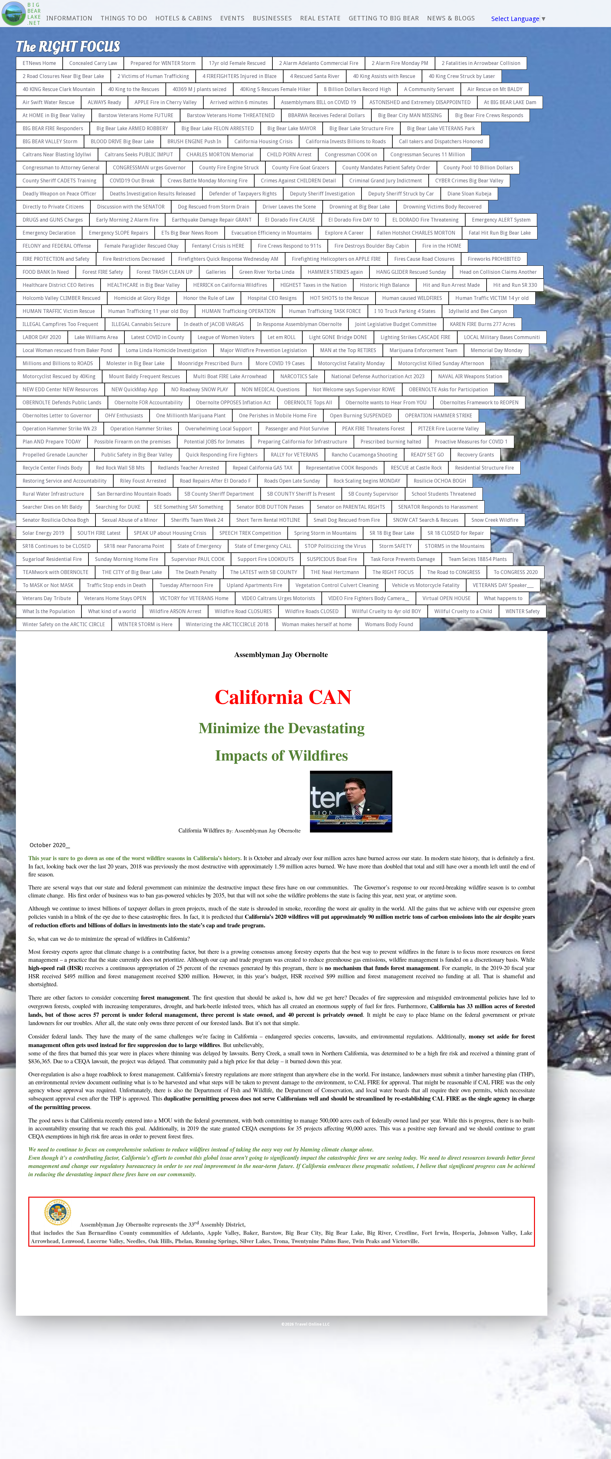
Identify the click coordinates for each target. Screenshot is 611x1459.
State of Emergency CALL (263, 546)
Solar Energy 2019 (43, 533)
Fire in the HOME (441, 246)
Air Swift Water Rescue (48, 102)
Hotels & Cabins (183, 18)
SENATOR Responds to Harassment (438, 507)
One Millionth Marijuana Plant (191, 416)
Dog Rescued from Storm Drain (213, 207)
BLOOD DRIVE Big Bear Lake (122, 141)
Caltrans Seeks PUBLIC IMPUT (139, 155)
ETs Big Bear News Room (189, 233)
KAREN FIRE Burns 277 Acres (482, 324)
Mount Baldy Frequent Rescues (144, 376)
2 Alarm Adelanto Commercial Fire (318, 63)
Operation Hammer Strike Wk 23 (60, 429)
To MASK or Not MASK (48, 585)
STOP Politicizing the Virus (335, 546)
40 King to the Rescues (133, 89)
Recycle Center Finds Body (52, 468)
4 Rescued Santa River (315, 76)
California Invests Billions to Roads (346, 141)
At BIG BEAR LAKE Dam (510, 102)
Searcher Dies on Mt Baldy (52, 507)
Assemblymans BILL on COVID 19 (318, 102)
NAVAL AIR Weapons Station (470, 376)
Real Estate (320, 18)
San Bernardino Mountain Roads (134, 494)
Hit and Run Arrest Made (451, 285)
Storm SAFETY (395, 546)
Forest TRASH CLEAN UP (165, 272)
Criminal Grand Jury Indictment (385, 181)
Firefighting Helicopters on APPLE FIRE (336, 259)
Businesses (272, 18)
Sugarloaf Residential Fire (52, 559)
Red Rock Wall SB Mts (120, 468)
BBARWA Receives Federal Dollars (326, 115)
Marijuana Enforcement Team (423, 350)
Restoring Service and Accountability (65, 481)
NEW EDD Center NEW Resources (60, 389)
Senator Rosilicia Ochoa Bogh (56, 520)
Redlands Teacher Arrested (188, 468)
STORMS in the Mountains (454, 546)
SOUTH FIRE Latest (99, 533)
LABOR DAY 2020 (42, 337)
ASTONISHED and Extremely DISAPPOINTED (420, 102)
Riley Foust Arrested (143, 481)
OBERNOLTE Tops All (308, 403)
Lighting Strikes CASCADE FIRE (416, 337)
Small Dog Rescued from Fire (347, 520)
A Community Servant (429, 89)
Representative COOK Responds (341, 468)
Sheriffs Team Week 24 (197, 520)
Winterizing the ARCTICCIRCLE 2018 (227, 624)
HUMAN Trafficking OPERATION (239, 311)
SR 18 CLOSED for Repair (456, 533)
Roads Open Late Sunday (292, 481)
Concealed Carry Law (93, 63)
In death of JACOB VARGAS (214, 324)
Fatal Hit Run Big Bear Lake (500, 233)
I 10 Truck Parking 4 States (405, 311)
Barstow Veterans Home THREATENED (231, 115)
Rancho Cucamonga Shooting (364, 455)
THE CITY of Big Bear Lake (132, 572)
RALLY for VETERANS (294, 455)
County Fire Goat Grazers (300, 168)
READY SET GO (427, 455)
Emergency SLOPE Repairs (118, 233)
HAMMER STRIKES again (335, 272)
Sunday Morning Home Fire (126, 559)
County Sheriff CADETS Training (59, 181)
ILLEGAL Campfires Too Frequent (60, 324)
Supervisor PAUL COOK (198, 559)
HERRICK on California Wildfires (230, 285)
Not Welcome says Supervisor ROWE (354, 389)
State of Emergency (199, 546)
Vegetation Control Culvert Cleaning (337, 585)
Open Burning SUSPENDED (361, 416)
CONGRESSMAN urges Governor (149, 168)
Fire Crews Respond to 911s (289, 246)
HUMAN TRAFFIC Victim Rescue (59, 311)
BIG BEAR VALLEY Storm (50, 141)
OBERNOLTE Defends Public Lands (62, 403)
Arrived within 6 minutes (239, 102)
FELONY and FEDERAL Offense (57, 246)
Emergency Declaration (49, 233)
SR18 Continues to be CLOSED (57, 546)
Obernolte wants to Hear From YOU (386, 403)
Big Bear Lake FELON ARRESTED (217, 128)
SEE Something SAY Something (188, 507)
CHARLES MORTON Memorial (220, 155)
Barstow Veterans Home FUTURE (135, 115)
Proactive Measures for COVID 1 (471, 442)
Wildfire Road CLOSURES (243, 611)
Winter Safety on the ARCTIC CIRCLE (64, 624)
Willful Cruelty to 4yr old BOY (386, 611)
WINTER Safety (523, 611)
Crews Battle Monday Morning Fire (208, 181)
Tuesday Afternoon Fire (186, 585)
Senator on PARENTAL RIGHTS (351, 507)
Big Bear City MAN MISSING (410, 115)
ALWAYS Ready (104, 102)
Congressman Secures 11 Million (427, 155)
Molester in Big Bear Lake (135, 363)
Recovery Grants (475, 455)
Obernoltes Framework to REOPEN (479, 403)
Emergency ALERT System (501, 220)
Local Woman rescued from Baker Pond (67, 350)
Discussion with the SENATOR (131, 207)
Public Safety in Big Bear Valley (136, 455)
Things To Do (124, 18)
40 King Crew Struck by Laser (462, 76)
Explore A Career (344, 233)
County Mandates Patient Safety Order (386, 168)
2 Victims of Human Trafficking (153, 76)
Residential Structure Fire (484, 468)
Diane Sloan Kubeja (469, 194)
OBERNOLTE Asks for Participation (448, 389)
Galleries (216, 272)
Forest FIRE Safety (102, 272)
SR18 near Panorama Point (134, 546)
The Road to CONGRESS (453, 572)
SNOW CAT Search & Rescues (425, 520)
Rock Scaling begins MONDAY (367, 481)
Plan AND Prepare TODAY (52, 442)
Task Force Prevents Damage (402, 559)
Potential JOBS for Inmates (214, 442)
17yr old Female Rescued (237, 63)
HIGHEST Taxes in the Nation (313, 285)
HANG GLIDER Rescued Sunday (411, 272)
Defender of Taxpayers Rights (243, 194)
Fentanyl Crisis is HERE (218, 246)
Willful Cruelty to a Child (463, 611)
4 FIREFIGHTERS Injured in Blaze (239, 76)
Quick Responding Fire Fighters (221, 455)
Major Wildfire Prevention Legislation (263, 350)
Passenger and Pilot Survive (297, 429)
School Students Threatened (444, 494)
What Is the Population (49, 611)
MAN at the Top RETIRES (348, 350)
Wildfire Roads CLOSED (312, 611)
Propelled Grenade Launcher (55, 455)
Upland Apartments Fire (254, 585)
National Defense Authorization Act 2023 (378, 376)
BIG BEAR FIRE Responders (53, 128)
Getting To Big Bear (384, 18)
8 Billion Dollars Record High (357, 89)
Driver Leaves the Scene (289, 207)
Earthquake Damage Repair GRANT (212, 220)
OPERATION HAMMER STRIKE (438, 416)
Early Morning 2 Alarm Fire (127, 220)
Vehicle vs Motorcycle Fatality (426, 585)
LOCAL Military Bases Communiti (502, 337)
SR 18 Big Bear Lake (392, 533)
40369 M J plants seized (199, 89)
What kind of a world (112, 611)
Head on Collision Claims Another (498, 272)
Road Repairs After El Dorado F (215, 481)
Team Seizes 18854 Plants (477, 559)
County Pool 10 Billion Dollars (478, 168)
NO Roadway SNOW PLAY (199, 389)
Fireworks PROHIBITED (494, 259)
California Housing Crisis (263, 141)
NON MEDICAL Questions (270, 389)
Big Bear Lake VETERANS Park (441, 128)
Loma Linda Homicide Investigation (166, 350)
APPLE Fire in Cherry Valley (166, 102)
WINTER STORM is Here (145, 624)
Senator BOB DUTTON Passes (270, 507)
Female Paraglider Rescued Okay (141, 246)
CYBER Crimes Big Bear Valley (469, 181)
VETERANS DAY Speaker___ (503, 585)
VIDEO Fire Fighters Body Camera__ (368, 598)
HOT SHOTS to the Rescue (339, 298)
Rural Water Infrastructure (53, 494)
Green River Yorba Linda (266, 272)
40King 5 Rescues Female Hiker (275, 89)
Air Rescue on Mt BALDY (495, 89)
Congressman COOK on (351, 155)
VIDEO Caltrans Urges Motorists (278, 598)
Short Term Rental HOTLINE (268, 520)
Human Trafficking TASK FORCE (325, 311)
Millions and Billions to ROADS (58, 363)
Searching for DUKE (118, 507)
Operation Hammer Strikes (141, 429)
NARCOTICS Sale (299, 376)
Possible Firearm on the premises (132, 442)
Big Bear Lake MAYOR (291, 128)
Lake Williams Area (96, 337)
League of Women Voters (226, 337)
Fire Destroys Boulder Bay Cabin (371, 246)
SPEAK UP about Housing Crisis (170, 533)
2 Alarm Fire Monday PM (400, 63)
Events (232, 18)
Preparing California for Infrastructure (302, 442)
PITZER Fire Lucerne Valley (448, 429)
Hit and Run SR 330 (515, 285)
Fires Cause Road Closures (424, 259)
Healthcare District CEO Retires (58, 285)
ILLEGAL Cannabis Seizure (141, 324)
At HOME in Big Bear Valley (54, 115)
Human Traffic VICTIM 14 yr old (492, 298)
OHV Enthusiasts (124, 416)
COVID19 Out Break (132, 181)
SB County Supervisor (373, 494)
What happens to (503, 598)
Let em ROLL (282, 337)
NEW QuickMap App (134, 389)
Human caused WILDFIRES (412, 298)
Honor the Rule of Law (208, 298)
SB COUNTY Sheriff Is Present (301, 494)
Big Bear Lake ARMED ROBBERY (132, 128)
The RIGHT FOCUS (393, 572)
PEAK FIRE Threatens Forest (373, 429)
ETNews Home (39, 63)
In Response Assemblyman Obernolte (299, 324)
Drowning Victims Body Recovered (442, 207)
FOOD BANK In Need (46, 272)
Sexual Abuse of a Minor (130, 520)
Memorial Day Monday (497, 350)
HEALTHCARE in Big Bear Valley (143, 285)
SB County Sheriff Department (219, 494)
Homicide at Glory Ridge (142, 298)
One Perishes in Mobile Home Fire (278, 416)
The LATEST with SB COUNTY (263, 572)
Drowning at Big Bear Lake (359, 207)
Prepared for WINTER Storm (162, 63)
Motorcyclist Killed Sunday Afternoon (441, 363)
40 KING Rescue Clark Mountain (59, 89)
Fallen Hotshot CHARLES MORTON (416, 233)
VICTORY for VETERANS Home (194, 598)
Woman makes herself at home (317, 624)
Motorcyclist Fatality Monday (351, 363)
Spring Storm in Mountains (325, 533)
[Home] (14, 14)
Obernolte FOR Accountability (149, 403)
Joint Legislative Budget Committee (396, 324)
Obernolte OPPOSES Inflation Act (233, 403)
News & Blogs (451, 18)
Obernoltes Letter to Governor (57, 416)
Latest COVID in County (157, 337)
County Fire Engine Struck (229, 168)
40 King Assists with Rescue (384, 76)
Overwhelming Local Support (218, 429)
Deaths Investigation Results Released (153, 194)
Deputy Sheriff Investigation (322, 194)
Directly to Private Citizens (53, 207)
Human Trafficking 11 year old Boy (148, 311)
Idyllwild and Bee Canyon (478, 311)
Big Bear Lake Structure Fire (361, 128)
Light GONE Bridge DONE (338, 337)
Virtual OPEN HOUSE (447, 598)
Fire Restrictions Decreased (134, 259)
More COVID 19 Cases (280, 363)
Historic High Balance (385, 285)
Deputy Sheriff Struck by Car (401, 194)
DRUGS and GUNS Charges (53, 220)
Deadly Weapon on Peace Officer (59, 194)
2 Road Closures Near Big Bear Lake (63, 76)
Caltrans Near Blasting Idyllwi (57, 155)
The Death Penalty (196, 572)
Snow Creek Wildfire (495, 520)
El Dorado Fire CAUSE (290, 220)
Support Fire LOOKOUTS (266, 559)
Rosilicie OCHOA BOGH (440, 481)
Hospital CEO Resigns (272, 298)
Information (69, 18)
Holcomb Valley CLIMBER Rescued (62, 298)
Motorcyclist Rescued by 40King (59, 376)
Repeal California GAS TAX (262, 468)
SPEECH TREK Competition (250, 533)
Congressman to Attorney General (61, 168)
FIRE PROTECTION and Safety (56, 259)
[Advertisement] (583, 146)
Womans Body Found (389, 624)
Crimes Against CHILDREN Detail (298, 181)
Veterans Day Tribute (47, 598)
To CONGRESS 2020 (516, 572)
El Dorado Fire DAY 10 (353, 220)
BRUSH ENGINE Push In (194, 141)
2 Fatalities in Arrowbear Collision (481, 63)
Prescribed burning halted (391, 442)
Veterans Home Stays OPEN (115, 598)
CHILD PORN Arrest (289, 155)
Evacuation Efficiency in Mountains (271, 233)
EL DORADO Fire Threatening (425, 220)
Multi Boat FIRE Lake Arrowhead (230, 376)
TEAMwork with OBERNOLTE (55, 572)
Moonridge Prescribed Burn (210, 363)
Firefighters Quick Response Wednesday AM (228, 259)
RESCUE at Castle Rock (416, 468)
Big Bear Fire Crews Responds (489, 115)
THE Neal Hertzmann (335, 572)
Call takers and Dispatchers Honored (441, 141)
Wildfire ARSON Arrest (175, 611)
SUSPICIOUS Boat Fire (332, 559)
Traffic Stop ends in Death (116, 585)
